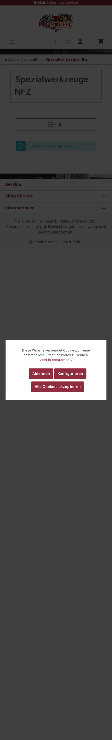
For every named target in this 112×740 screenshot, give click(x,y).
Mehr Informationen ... (56, 360)
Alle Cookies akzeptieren (58, 386)
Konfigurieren (70, 373)
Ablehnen (41, 373)
